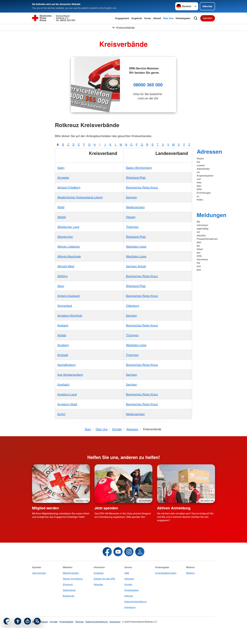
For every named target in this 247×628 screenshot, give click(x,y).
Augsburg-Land (67, 394)
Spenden (207, 18)
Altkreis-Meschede (69, 256)
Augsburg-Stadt (67, 404)
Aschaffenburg (66, 365)
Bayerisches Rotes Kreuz (142, 187)
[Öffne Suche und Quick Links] (195, 18)
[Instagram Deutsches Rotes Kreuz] (129, 551)
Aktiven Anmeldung (173, 507)
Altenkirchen (65, 236)
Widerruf (190, 573)
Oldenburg (132, 305)
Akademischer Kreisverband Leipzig (80, 197)
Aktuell (157, 18)
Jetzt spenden (106, 507)
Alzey (60, 286)
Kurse (147, 18)
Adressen (209, 151)
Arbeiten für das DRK (104, 578)
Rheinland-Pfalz (136, 177)
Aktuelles (98, 584)
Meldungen (211, 215)
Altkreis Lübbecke (68, 246)
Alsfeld (61, 217)
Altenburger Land (68, 227)
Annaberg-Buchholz (69, 315)
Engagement (122, 18)
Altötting (62, 276)
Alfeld (60, 207)
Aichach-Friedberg (68, 187)
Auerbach (63, 384)
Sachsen (131, 197)
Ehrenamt (68, 584)
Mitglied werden (45, 507)
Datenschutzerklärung (135, 601)
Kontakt (128, 584)
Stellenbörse (69, 590)
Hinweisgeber (183, 18)
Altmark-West (65, 266)
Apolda (61, 335)
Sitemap (128, 595)
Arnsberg (63, 345)
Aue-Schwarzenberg (70, 374)
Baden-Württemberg (139, 167)
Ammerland (64, 305)
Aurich (61, 414)
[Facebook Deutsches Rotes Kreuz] (107, 551)
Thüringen (132, 227)
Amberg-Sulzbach (68, 296)
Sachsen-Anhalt (136, 266)
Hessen (131, 217)
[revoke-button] (6, 621)
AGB (126, 573)
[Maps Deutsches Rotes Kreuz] (139, 551)
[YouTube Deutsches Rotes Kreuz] (118, 551)
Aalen (60, 167)
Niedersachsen (135, 207)
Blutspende (68, 595)
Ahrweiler (63, 177)
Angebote (136, 18)
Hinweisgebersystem (165, 573)
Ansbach (62, 325)
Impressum (130, 607)
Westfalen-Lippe (136, 246)
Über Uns (168, 18)
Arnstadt (62, 355)
